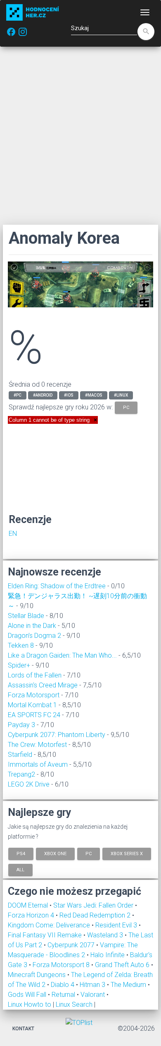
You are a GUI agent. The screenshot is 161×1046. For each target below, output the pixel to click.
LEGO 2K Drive (29, 784)
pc (126, 407)
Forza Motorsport (33, 695)
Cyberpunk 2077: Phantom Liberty (56, 735)
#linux (121, 395)
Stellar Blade (26, 616)
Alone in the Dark (32, 626)
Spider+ (19, 665)
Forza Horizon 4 (32, 915)
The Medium (129, 985)
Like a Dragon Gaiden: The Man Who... (62, 655)
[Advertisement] (80, 135)
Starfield (20, 754)
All (20, 869)
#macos (93, 395)
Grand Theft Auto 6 (123, 965)
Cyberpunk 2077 (71, 945)
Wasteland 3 (106, 935)
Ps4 (21, 853)
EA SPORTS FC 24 (34, 715)
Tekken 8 (21, 645)
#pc (17, 395)
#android (42, 395)
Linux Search (74, 1004)
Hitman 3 (93, 985)
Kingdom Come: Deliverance (50, 925)
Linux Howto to (29, 1004)
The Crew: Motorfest (37, 745)
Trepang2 (21, 774)
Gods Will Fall (28, 994)
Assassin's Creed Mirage (43, 685)
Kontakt (23, 1029)
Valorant (93, 994)
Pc (88, 853)
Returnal (64, 994)
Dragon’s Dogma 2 (34, 635)
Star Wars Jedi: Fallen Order (94, 905)
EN (13, 533)
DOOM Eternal (29, 905)
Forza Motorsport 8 (62, 965)
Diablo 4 (63, 985)
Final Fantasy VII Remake (45, 935)
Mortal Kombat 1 (32, 705)
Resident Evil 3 (117, 925)
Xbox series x (127, 853)
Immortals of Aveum (38, 764)
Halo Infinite (108, 955)
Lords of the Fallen (35, 675)
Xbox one (55, 853)
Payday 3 (21, 725)
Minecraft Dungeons (37, 975)
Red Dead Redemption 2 (95, 915)
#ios (68, 395)
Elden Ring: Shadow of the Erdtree (57, 586)
